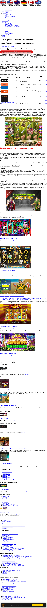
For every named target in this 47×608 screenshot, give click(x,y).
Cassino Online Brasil (6, 477)
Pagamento (4, 28)
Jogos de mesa (5, 502)
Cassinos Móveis (5, 503)
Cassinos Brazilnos (6, 474)
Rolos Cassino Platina (4, 371)
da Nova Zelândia (8, 24)
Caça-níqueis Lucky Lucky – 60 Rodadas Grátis (12, 296)
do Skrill (6, 31)
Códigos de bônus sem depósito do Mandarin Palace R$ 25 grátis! (13, 448)
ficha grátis (4, 8)
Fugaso (6, 15)
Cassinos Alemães (6, 478)
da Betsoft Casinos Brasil (10, 16)
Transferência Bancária (9, 33)
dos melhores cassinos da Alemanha (12, 27)
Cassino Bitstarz (3, 430)
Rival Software (8, 14)
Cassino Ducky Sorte (4, 512)
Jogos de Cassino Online (12, 272)
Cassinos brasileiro (6, 475)
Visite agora (26, 374)
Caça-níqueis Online (6, 501)
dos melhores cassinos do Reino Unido (12, 26)
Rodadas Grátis (11, 298)
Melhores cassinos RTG (7, 499)
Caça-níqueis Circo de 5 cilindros (8, 326)
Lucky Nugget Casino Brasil (6, 463)
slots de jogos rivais (11, 46)
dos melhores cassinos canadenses (11, 25)
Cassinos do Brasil (6, 473)
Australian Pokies (8, 23)
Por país (4, 22)
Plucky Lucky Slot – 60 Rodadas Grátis (8, 405)
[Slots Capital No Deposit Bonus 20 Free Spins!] (4, 387)
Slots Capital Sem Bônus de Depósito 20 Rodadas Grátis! (12, 389)
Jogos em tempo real (6, 13)
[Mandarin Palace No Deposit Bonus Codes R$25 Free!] (4, 445)
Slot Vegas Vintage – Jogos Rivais (8, 238)
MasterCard (7, 34)
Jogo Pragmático (8, 20)
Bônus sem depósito (37, 298)
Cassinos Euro (5, 476)
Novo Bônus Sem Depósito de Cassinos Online (23, 298)
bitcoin (3, 35)
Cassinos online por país (7, 472)
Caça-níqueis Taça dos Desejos (7, 270)
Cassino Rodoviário (4, 418)
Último (6, 12)
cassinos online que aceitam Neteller (12, 30)
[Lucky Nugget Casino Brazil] (4, 461)
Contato (4, 36)
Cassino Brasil (5, 21)
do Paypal (7, 32)
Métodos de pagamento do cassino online (10, 505)
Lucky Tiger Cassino (4, 489)
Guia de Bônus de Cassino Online (9, 504)
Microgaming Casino (9, 18)
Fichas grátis (4, 497)
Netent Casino (7, 17)
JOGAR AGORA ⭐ (37, 605)
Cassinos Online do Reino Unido (9, 479)
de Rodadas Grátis (8, 10)
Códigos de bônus (5, 11)
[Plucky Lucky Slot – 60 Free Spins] (4, 402)
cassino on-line (5, 46)
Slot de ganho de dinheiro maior (8, 353)
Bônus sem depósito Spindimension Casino (25, 299)
